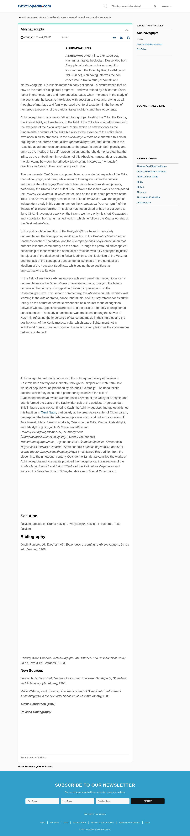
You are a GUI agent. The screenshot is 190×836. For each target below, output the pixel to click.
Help (66, 823)
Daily (147, 823)
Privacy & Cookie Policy (102, 823)
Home (42, 823)
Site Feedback (79, 823)
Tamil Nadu (48, 412)
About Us (54, 823)
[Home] (34, 6)
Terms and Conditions (129, 823)
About (149, 44)
